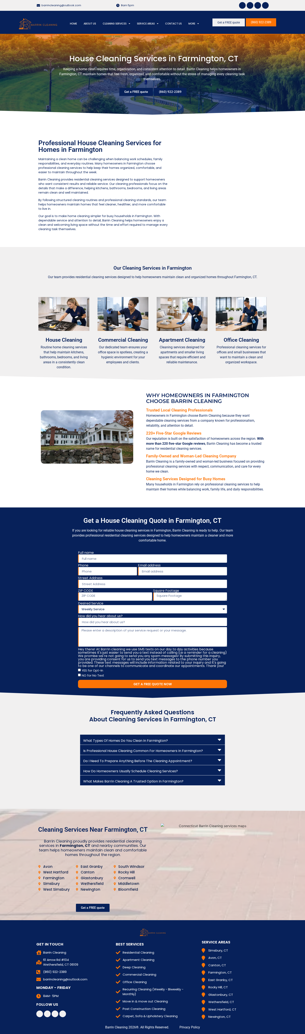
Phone (83, 565)
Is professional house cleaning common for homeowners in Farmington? (143, 750)
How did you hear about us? (100, 616)
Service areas (146, 23)
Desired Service (90, 603)
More (191, 23)
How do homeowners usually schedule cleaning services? (130, 771)
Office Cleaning (241, 340)
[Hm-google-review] (265, 5)
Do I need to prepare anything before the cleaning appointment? (137, 761)
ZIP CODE (85, 590)
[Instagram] (250, 5)
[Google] (62, 1014)
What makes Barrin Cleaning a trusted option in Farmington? (133, 781)
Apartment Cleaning (182, 340)
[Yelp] (257, 5)
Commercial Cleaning (123, 340)
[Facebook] (242, 5)
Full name (86, 552)
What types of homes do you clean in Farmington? (125, 740)
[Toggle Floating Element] (295, 759)
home (73, 23)
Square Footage (166, 590)
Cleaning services (115, 23)
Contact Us (173, 23)
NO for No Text (93, 675)
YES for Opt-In (92, 670)
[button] (152, 740)
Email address (149, 565)
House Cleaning (64, 340)
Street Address (90, 578)
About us (90, 23)
